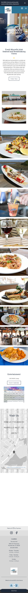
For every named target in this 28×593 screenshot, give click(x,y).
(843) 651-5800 (14, 547)
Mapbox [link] (8, 467)
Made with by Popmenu (11, 528)
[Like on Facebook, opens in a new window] (16, 533)
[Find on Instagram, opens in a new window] (11, 533)
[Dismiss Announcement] (25, 3)
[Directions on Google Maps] (14, 453)
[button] (14, 144)
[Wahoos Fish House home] (8, 9)
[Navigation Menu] (26, 8)
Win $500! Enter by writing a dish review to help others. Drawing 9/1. (10, 3)
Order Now (14, 590)
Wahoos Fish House (14, 571)
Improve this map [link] (22, 467)
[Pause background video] (27, 40)
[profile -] (22, 8)
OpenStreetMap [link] (14, 467)
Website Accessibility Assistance (14, 580)
